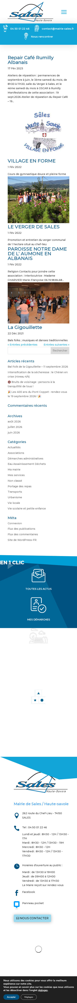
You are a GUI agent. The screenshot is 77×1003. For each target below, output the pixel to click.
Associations (16, 453)
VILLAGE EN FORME (32, 161)
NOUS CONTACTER (34, 918)
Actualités (14, 447)
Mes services (16, 475)
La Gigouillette (25, 327)
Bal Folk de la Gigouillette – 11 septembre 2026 (38, 366)
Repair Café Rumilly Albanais (31, 60)
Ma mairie (14, 469)
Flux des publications (21, 528)
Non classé (15, 480)
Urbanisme (15, 497)
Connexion (15, 523)
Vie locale (14, 503)
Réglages (28, 997)
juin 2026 (14, 432)
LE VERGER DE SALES (34, 227)
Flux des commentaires (23, 534)
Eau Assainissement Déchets (27, 464)
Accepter (11, 997)
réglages (43, 990)
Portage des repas (20, 486)
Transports (15, 491)
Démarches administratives (25, 458)
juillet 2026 (15, 427)
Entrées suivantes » (56, 344)
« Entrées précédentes (22, 344)
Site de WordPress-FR (22, 540)
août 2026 (14, 421)
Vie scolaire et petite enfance (27, 508)
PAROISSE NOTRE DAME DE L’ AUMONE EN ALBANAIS (37, 253)
